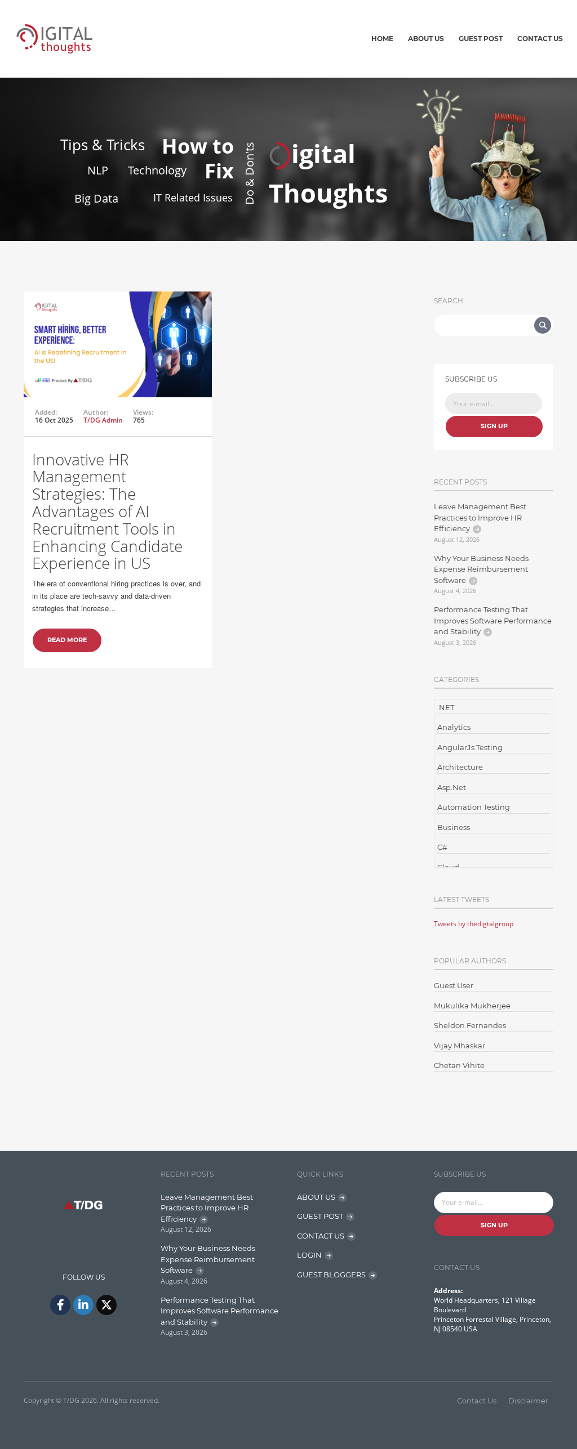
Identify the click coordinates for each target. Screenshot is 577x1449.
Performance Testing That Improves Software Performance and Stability (493, 620)
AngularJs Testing (470, 747)
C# (442, 846)
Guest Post (481, 38)
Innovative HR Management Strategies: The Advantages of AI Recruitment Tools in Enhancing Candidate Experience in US (107, 511)
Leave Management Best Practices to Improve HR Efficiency (480, 517)
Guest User (453, 985)
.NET (445, 707)
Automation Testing (473, 806)
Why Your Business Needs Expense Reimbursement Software (481, 569)
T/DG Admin (103, 420)
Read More (67, 640)
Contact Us (540, 38)
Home (382, 38)
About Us (426, 38)
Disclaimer (528, 1400)
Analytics (454, 727)
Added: (46, 412)
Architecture (460, 766)
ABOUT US (316, 1196)
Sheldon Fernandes (470, 1025)
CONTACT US (320, 1235)
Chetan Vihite (459, 1065)
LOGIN (309, 1254)
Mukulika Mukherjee (472, 1005)
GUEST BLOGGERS (331, 1274)
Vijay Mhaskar (459, 1045)
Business (453, 827)
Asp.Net (451, 787)
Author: (95, 412)
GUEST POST (320, 1216)
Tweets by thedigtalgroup (473, 923)
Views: (143, 412)
